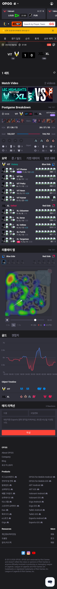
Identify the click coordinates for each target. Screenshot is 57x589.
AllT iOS (32, 489)
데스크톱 (5, 501)
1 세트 (5, 73)
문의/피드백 (6, 542)
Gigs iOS (33, 505)
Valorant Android (37, 493)
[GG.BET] (17, 24)
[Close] (53, 30)
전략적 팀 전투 (7, 481)
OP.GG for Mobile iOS (38, 481)
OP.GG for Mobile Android (40, 476)
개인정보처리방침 (9, 534)
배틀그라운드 (7, 493)
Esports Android (36, 518)
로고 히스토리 (7, 465)
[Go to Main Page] (7, 3)
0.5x (8, 325)
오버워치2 (6, 489)
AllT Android (34, 485)
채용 (52, 542)
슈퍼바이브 (6, 497)
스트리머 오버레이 (9, 505)
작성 (28, 432)
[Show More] (16, 3)
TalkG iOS (33, 514)
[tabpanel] (28, 203)
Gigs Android (35, 501)
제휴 (52, 534)
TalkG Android (35, 510)
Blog (4, 461)
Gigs (4, 522)
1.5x (19, 325)
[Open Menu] (52, 3)
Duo (3, 510)
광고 (52, 538)
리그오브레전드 (8, 476)
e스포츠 (5, 518)
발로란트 (5, 485)
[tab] (5, 158)
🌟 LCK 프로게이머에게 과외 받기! (15, 31)
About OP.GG (8, 452)
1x (13, 325)
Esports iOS (34, 522)
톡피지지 (5, 514)
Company (6, 456)
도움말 (4, 538)
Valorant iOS (35, 497)
